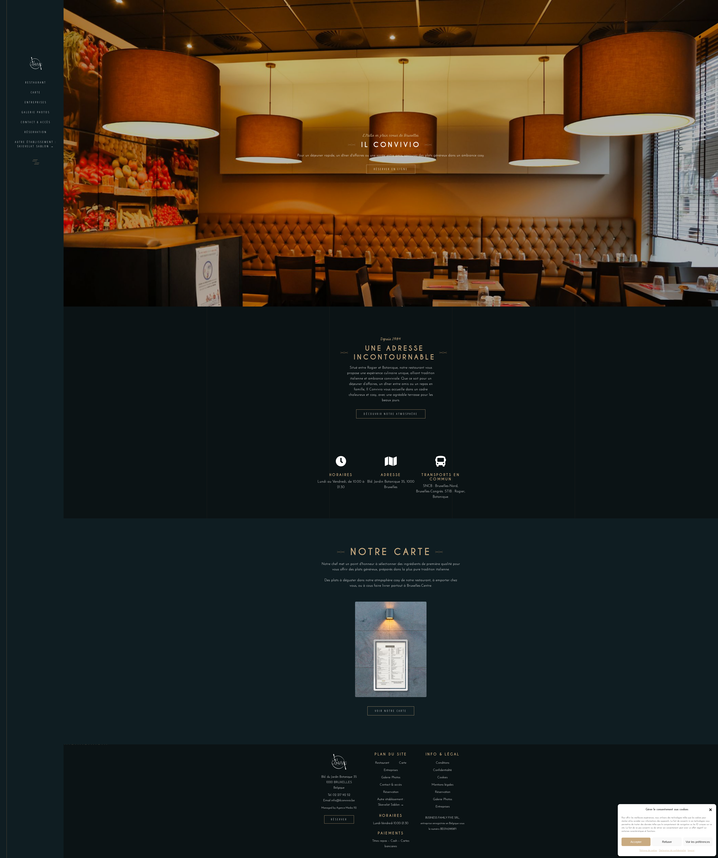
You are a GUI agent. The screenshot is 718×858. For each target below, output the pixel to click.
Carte (402, 762)
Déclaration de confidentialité (672, 850)
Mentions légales (442, 784)
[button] (710, 810)
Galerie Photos (390, 777)
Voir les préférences (698, 841)
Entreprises (391, 770)
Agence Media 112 (346, 808)
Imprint (691, 850)
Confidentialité (442, 770)
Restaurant (382, 762)
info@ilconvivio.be (343, 800)
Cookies (442, 777)
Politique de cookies (648, 850)
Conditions (442, 762)
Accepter (636, 841)
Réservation (390, 792)
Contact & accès (391, 784)
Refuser (667, 841)
